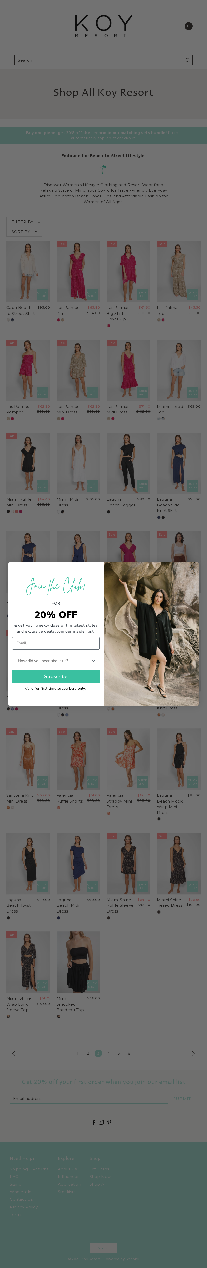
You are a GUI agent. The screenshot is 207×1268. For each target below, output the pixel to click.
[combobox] (54, 661)
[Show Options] (93, 661)
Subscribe (55, 676)
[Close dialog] (192, 568)
